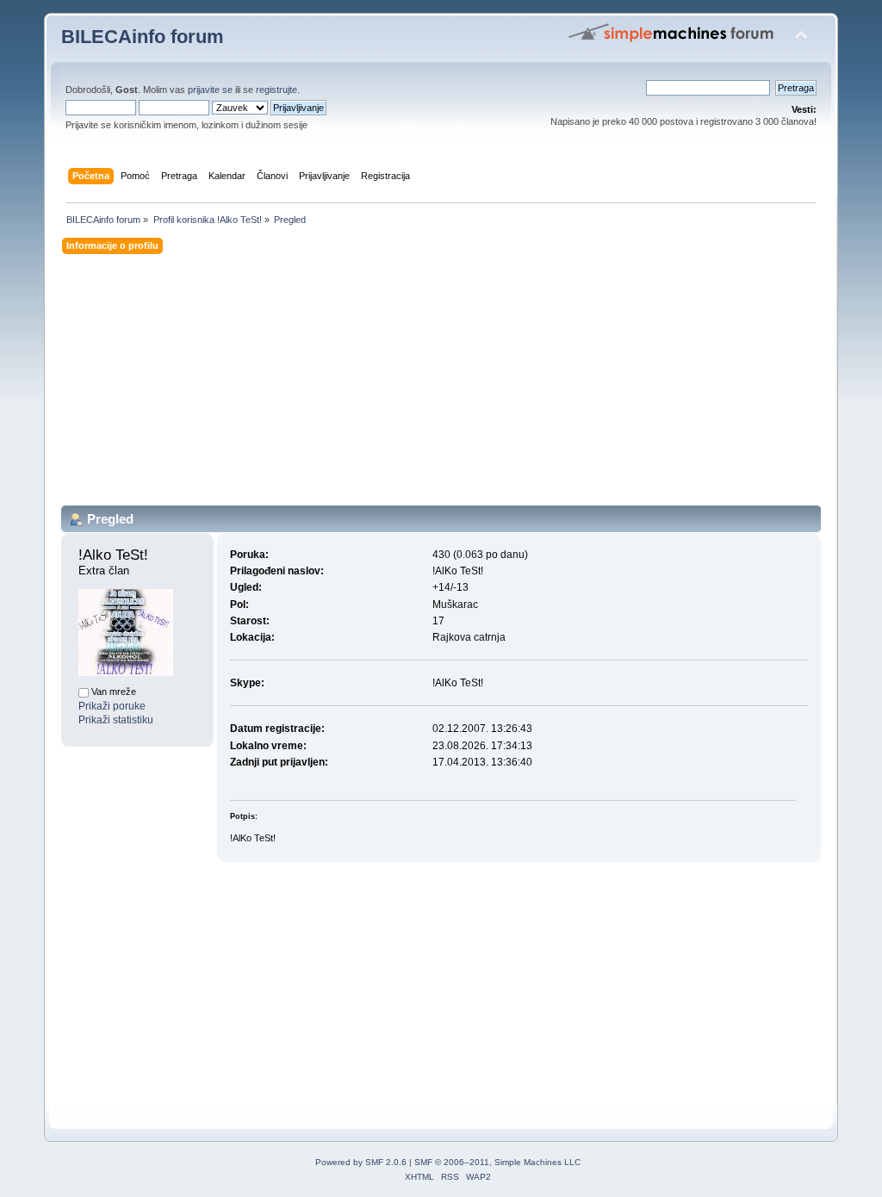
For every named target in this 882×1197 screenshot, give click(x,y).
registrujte (276, 89)
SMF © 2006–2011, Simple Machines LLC (497, 1162)
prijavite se (210, 89)
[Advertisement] (441, 384)
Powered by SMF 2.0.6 (361, 1162)
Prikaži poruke (112, 706)
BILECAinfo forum (142, 36)
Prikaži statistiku (115, 720)
